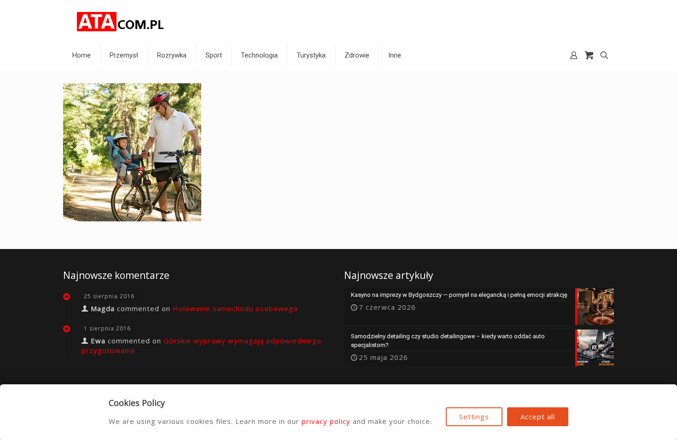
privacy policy (326, 421)
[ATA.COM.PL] (120, 20)
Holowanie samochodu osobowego (235, 308)
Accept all (537, 416)
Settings (474, 416)
